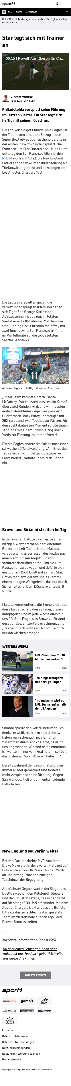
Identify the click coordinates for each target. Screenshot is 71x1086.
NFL (5, 158)
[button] (35, 71)
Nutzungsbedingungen (16, 1048)
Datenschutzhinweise (15, 1036)
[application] (35, 71)
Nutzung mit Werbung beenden (21, 1053)
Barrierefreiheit (11, 1059)
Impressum (9, 1030)
